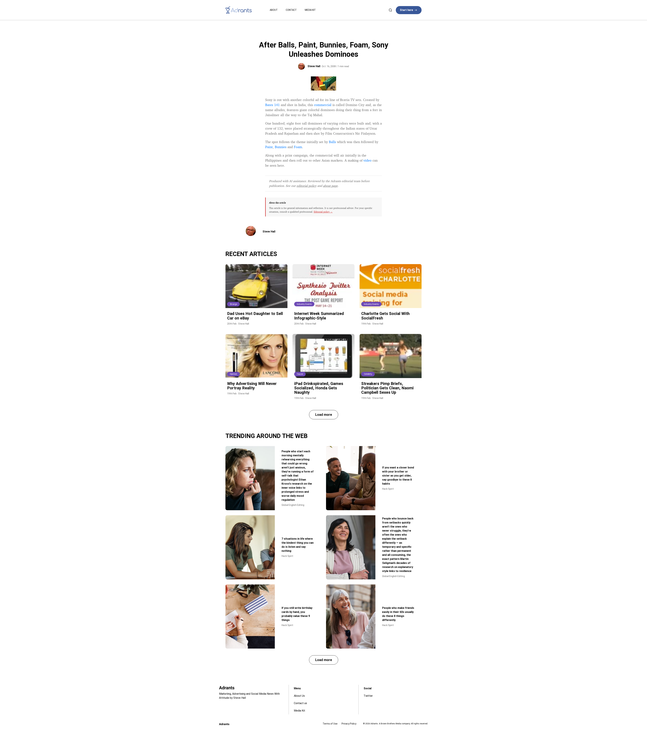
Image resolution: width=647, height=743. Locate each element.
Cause (300, 374)
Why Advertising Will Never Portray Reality (252, 385)
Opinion (233, 374)
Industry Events (304, 304)
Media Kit (310, 10)
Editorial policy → (323, 211)
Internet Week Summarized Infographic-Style (319, 315)
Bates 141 (272, 105)
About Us (299, 695)
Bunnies (280, 147)
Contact (291, 10)
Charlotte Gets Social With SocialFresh (385, 315)
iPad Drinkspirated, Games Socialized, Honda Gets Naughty (318, 388)
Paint (269, 147)
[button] (323, 414)
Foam (298, 147)
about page (330, 186)
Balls (332, 142)
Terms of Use (330, 723)
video (367, 160)
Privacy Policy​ (349, 723)
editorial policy (306, 186)
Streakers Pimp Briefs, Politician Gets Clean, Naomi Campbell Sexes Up (387, 388)
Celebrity (368, 374)
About (274, 10)
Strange (233, 304)
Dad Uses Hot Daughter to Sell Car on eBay (255, 315)
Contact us (300, 703)
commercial (322, 105)
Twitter (368, 695)
